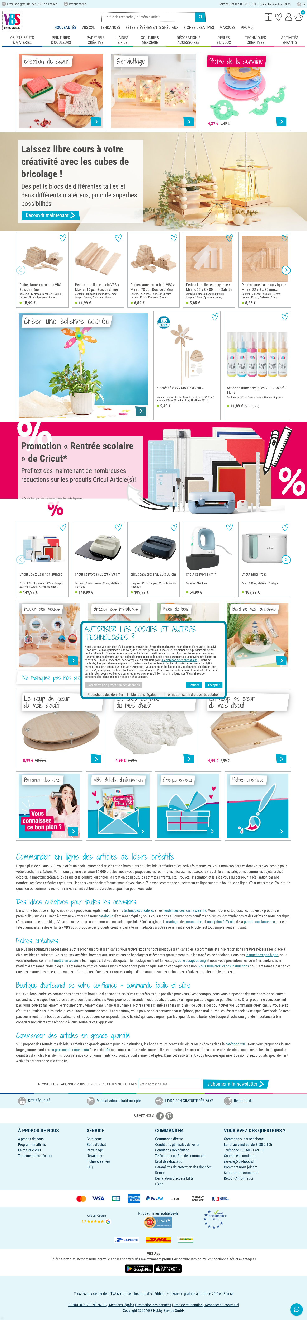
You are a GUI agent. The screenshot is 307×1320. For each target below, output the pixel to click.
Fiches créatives (199, 27)
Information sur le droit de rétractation (192, 694)
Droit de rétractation (169, 1161)
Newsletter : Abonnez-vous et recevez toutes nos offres (87, 1084)
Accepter (214, 685)
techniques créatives (139, 910)
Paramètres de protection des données (183, 1167)
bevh (174, 1213)
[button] (20, 270)
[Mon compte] (289, 17)
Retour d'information (239, 1178)
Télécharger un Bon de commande (180, 1156)
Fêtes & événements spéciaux (152, 27)
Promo (247, 27)
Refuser (194, 685)
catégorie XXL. (236, 1044)
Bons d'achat (96, 1144)
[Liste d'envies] (279, 17)
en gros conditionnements (70, 1049)
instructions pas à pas (262, 955)
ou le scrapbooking (192, 960)
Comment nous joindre (240, 1167)
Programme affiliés (32, 1144)
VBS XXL (88, 27)
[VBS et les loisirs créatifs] (12, 20)
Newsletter (94, 1156)
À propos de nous (31, 1139)
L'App (159, 1184)
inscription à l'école (220, 921)
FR (303, 4)
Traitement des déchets (35, 1156)
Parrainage (95, 1150)
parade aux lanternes (259, 921)
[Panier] (299, 17)
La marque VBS (29, 1150)
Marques (227, 27)
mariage (171, 921)
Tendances (110, 27)
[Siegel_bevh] (158, 1222)
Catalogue (94, 1139)
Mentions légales (143, 694)
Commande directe (169, 1139)
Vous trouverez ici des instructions (224, 966)
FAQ (90, 1167)
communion (193, 921)
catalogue (106, 916)
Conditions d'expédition (172, 1150)
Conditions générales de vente (177, 1144)
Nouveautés (65, 27)
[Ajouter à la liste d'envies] (62, 238)
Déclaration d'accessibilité (174, 1178)
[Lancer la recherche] (200, 17)
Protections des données (106, 694)
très (107, 1049)
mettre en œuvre (66, 960)
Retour (160, 1172)
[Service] (269, 17)
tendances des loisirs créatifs (184, 910)
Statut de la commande (241, 1172)
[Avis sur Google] (96, 1219)
